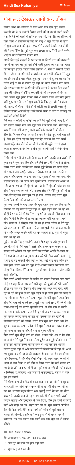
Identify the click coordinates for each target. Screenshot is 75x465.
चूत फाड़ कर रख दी (19, 449)
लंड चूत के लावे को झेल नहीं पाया (26, 443)
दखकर (36, 438)
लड (44, 438)
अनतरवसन (14, 438)
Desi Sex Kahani (19, 432)
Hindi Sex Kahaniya (21, 5)
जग (29, 438)
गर (23, 438)
